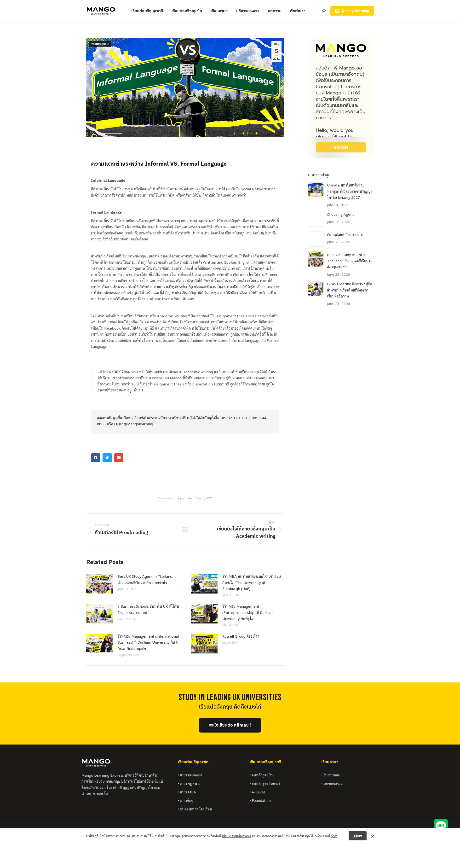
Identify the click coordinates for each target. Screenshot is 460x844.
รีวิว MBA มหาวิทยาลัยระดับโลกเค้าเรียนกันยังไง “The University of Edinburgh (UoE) (251, 582)
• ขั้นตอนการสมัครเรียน (195, 809)
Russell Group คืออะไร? (240, 636)
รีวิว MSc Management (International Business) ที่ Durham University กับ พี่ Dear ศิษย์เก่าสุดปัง (148, 642)
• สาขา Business (190, 775)
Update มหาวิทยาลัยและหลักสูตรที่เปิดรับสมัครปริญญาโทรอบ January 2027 (349, 191)
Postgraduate (100, 44)
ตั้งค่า (334, 835)
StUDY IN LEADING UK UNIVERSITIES (229, 697)
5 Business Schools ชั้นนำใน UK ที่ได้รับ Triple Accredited (148, 609)
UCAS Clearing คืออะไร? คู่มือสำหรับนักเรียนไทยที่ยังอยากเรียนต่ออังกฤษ (349, 290)
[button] (95, 457)
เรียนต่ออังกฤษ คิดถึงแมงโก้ (230, 707)
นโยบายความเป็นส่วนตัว (236, 835)
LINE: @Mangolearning (133, 423)
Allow (357, 835)
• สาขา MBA (187, 792)
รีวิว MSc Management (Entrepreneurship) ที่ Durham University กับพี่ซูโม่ (248, 612)
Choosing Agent (340, 214)
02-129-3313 (239, 417)
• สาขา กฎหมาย (189, 783)
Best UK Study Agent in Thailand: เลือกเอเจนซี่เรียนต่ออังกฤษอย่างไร (145, 579)
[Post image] (99, 584)
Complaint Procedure (345, 234)
